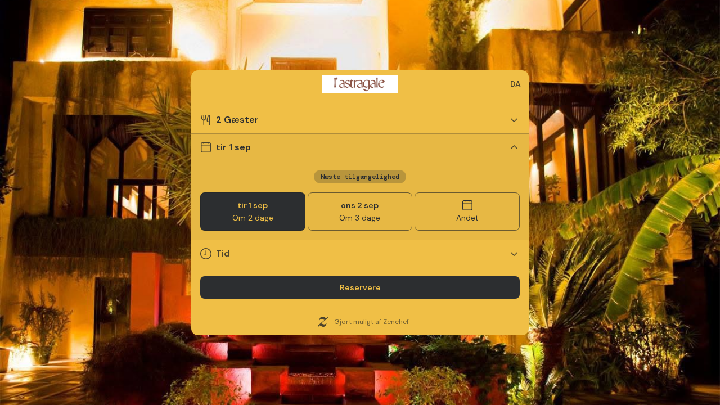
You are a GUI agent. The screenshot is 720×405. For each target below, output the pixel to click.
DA (515, 84)
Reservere (360, 287)
